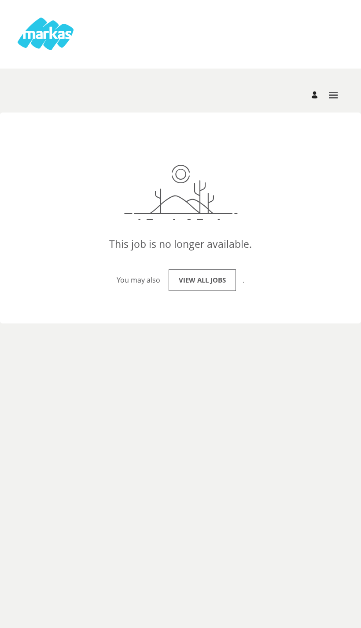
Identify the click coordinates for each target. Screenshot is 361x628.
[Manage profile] (316, 95)
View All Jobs (202, 280)
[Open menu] (333, 95)
